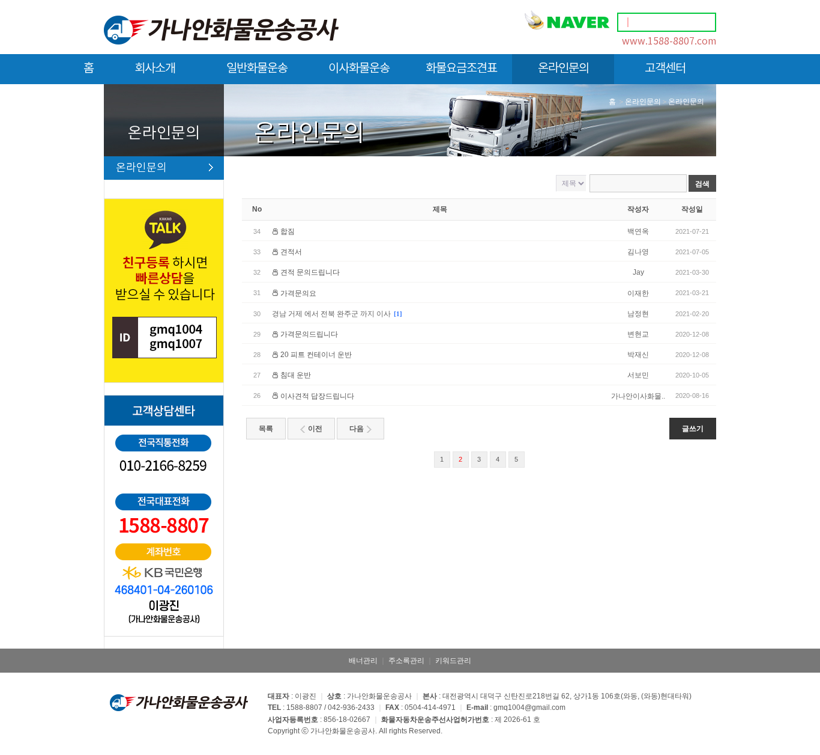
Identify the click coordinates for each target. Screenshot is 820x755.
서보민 (638, 375)
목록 (266, 428)
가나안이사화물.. (638, 396)
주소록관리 (406, 660)
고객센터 (665, 69)
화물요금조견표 (461, 69)
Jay (638, 272)
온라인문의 (563, 69)
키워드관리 (453, 660)
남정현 (638, 314)
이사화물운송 (359, 69)
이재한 (638, 293)
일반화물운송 (257, 69)
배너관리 (363, 660)
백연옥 (638, 231)
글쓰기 (693, 428)
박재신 (638, 354)
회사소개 (154, 69)
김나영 (638, 252)
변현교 (638, 334)
